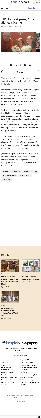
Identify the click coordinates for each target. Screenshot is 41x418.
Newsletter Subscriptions (9, 377)
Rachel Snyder (7, 318)
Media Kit (23, 372)
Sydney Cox (6, 179)
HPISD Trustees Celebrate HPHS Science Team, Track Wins (9, 312)
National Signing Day (9, 175)
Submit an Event (6, 385)
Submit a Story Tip (7, 382)
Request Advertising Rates (29, 375)
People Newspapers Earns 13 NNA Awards (30, 277)
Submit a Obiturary (26, 380)
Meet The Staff (6, 367)
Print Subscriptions (7, 375)
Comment (21, 72)
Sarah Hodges (27, 282)
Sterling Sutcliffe (25, 175)
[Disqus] (20, 213)
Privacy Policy (20, 401)
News (3, 274)
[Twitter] (16, 65)
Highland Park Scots (30, 171)
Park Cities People (26, 362)
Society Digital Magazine (28, 367)
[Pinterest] (25, 65)
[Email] (30, 65)
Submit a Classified (26, 377)
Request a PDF (6, 380)
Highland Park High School (11, 171)
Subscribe (31, 8)
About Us (4, 362)
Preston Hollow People (28, 365)
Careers (4, 365)
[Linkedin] (20, 65)
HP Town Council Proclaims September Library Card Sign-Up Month (10, 280)
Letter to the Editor (7, 372)
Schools (3, 305)
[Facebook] (11, 65)
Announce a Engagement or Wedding (29, 383)
